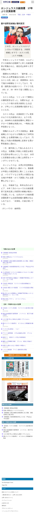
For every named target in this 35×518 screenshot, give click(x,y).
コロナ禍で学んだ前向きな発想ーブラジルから (16, 319)
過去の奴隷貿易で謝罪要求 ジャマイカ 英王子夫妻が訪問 (18, 314)
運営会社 (4, 505)
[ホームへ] (11, 2)
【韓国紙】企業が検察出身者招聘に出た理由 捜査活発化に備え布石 (18, 261)
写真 (19, 14)
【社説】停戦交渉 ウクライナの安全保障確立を (17, 283)
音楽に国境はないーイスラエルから (13, 257)
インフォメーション (7, 500)
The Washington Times (7, 482)
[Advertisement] (17, 230)
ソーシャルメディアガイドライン (10, 511)
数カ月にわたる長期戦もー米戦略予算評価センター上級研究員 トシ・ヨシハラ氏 (18, 294)
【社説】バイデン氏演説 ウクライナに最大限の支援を (18, 308)
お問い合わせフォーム (7, 497)
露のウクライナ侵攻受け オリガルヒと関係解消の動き (18, 324)
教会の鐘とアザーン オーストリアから (14, 299)
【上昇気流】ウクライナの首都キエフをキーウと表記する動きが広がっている (18, 273)
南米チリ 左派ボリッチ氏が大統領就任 (14, 337)
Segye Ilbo (4, 485)
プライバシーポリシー (7, 508)
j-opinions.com (5, 503)
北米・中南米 (26, 14)
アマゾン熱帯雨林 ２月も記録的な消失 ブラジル (17, 333)
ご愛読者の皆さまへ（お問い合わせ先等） (12, 494)
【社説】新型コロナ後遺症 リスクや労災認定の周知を (18, 288)
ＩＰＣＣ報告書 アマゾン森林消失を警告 (15, 349)
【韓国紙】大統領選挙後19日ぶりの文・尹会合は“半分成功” (18, 267)
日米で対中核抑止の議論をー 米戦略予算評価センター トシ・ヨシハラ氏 (18, 278)
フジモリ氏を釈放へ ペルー (11, 329)
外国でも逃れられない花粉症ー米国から (14, 345)
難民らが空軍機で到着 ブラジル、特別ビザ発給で (17, 341)
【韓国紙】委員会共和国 (10, 252)
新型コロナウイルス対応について (10, 492)
